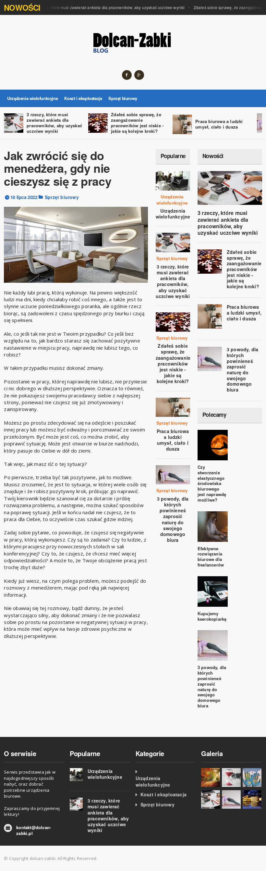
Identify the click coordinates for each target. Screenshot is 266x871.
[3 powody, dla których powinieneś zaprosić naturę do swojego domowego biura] (231, 799)
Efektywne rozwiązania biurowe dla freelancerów (211, 556)
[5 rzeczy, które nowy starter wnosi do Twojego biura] (252, 777)
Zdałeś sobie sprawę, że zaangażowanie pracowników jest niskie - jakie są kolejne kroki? (137, 122)
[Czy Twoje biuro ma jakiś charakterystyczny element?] (252, 799)
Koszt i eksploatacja (83, 98)
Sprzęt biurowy (122, 98)
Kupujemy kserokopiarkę (212, 616)
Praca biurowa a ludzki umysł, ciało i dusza (219, 124)
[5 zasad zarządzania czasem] (231, 777)
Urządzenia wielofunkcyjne (32, 98)
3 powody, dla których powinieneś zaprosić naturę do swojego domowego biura (173, 519)
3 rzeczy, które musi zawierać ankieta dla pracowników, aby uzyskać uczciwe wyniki (103, 7)
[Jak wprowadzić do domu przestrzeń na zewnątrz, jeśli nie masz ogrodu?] (210, 777)
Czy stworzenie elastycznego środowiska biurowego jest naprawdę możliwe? (212, 483)
